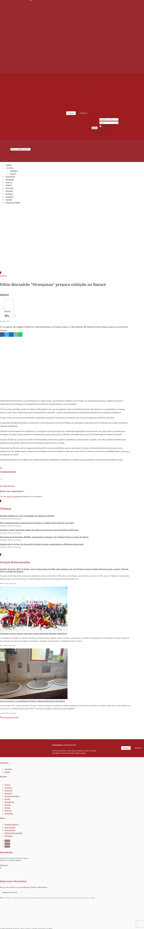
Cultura (9, 182)
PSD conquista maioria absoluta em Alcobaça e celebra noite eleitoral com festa (37, 523)
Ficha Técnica (9, 830)
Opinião (9, 199)
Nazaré (13, 174)
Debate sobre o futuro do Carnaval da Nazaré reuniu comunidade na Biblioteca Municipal (41, 544)
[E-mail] (8, 316)
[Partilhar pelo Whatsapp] (20, 334)
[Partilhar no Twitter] (6, 334)
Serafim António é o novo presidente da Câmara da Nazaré (27, 516)
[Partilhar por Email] (16, 334)
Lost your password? (106, 129)
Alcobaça (13, 171)
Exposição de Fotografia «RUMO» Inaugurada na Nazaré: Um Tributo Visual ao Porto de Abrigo (44, 537)
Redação (7, 311)
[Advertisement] (72, 250)
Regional (9, 194)
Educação (9, 191)
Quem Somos (10, 827)
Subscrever (4, 865)
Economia (9, 188)
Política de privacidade (13, 833)
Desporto (9, 197)
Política (9, 185)
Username (95, 119)
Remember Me (107, 126)
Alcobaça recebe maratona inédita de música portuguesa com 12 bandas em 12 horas (39, 530)
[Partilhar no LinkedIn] (11, 334)
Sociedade (10, 179)
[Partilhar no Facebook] (2, 334)
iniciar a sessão (13, 496)
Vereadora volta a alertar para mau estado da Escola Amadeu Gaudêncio (33, 634)
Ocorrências (10, 176)
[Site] (6, 316)
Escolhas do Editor (13, 202)
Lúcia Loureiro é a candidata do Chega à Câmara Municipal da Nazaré (32, 701)
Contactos (8, 836)
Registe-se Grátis (114, 132)
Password (95, 123)
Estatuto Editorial (11, 824)
